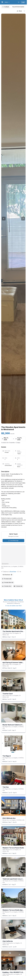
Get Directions (6, 574)
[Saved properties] (18, 2)
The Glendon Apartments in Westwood (13, 428)
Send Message (14, 540)
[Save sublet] (24, 11)
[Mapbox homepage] (5, 564)
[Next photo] (23, 219)
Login (23, 2)
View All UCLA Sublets (18, 6)
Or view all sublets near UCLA (13, 605)
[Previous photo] (3, 219)
